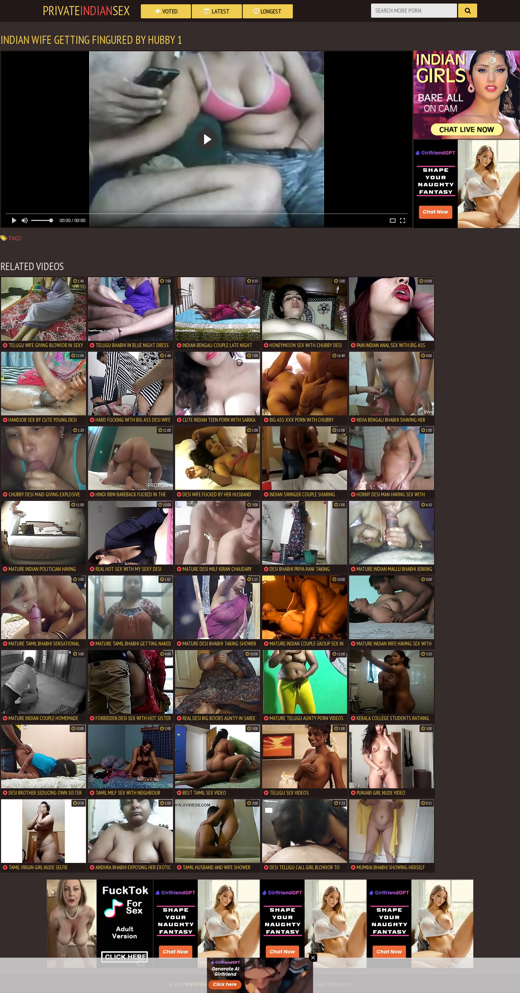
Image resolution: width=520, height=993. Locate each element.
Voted (169, 11)
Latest (220, 11)
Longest (270, 11)
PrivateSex (86, 11)
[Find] (467, 11)
